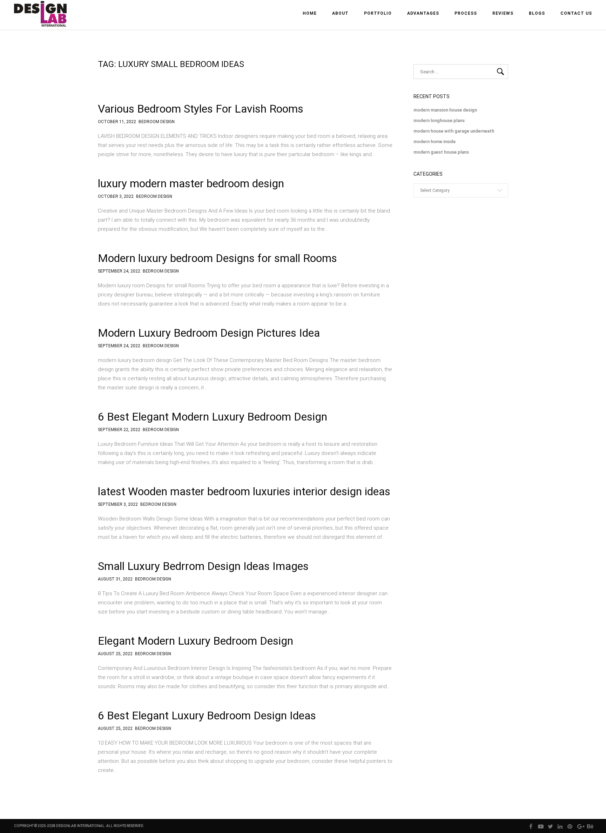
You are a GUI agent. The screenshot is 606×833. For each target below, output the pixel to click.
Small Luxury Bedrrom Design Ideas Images (203, 566)
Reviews (502, 13)
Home (310, 13)
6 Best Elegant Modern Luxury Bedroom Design (212, 416)
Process (465, 13)
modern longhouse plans (439, 120)
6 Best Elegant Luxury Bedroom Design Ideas (207, 715)
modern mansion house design (445, 110)
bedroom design (157, 122)
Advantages (423, 13)
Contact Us (576, 13)
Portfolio (378, 13)
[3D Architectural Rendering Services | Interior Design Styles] (41, 20)
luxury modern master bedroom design (191, 183)
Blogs (537, 13)
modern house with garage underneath (453, 131)
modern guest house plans (441, 152)
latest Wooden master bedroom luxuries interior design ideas (244, 491)
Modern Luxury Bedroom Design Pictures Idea (209, 333)
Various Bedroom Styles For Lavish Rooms (200, 108)
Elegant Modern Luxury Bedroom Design (195, 640)
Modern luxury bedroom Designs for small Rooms (217, 258)
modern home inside (434, 141)
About (340, 13)
